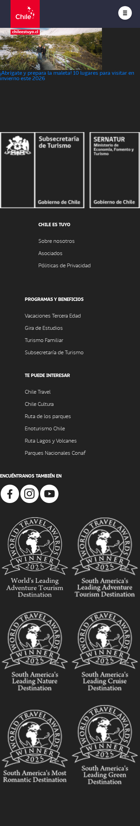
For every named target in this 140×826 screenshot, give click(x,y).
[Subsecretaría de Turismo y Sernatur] (70, 169)
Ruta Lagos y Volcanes (51, 440)
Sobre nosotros (56, 240)
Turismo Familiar (44, 339)
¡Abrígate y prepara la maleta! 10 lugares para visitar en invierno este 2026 (67, 75)
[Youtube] (49, 493)
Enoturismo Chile (45, 428)
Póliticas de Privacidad (64, 265)
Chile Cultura (39, 403)
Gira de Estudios (44, 327)
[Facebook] (10, 493)
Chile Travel (38, 391)
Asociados (50, 252)
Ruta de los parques (48, 415)
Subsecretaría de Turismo (54, 352)
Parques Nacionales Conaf (55, 452)
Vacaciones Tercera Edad (53, 315)
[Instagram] (29, 493)
